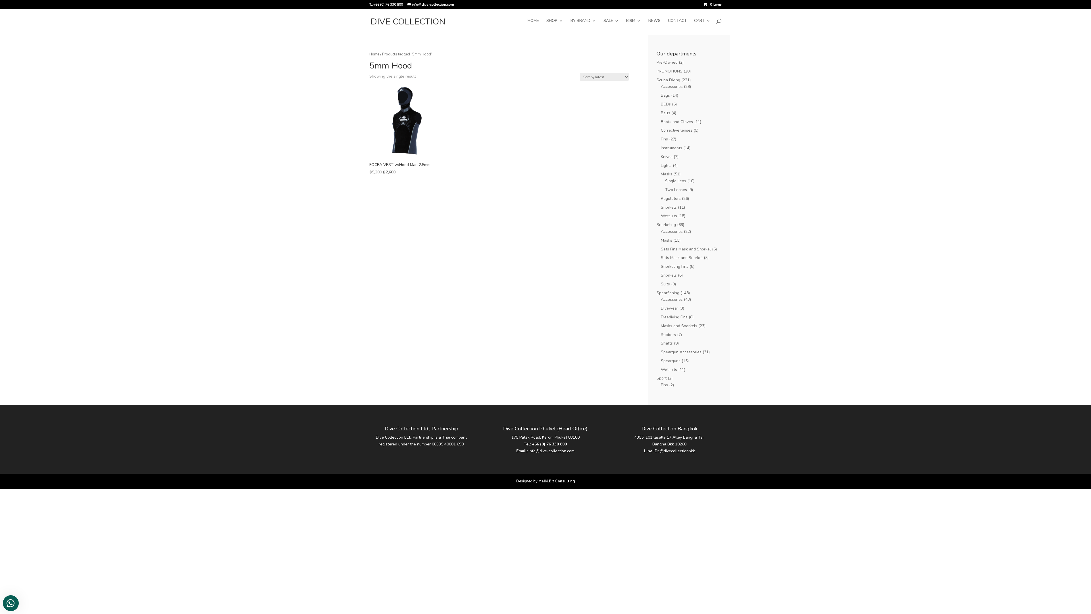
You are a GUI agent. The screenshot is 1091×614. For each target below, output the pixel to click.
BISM (630, 21)
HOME (533, 21)
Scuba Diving (668, 80)
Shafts (667, 343)
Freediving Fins (674, 317)
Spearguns (670, 361)
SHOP (551, 21)
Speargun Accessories (681, 352)
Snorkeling (666, 224)
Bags (665, 95)
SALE (608, 21)
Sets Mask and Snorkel (682, 257)
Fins (664, 139)
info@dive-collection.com (551, 451)
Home (374, 54)
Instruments (671, 148)
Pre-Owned (667, 62)
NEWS (654, 21)
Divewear (669, 308)
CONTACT (677, 21)
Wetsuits (669, 216)
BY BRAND (580, 21)
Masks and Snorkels (679, 326)
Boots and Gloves (677, 122)
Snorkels (669, 207)
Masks (666, 174)
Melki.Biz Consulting (556, 481)
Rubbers (668, 334)
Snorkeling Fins (674, 266)
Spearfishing (668, 293)
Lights (666, 165)
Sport (662, 378)
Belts (665, 113)
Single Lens (675, 181)
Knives (666, 156)
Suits (665, 284)
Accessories (672, 86)
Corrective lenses (676, 130)
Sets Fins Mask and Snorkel (686, 249)
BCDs (666, 104)
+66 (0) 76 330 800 (549, 444)
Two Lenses (676, 189)
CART (699, 21)
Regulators (671, 198)
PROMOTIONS (669, 71)
